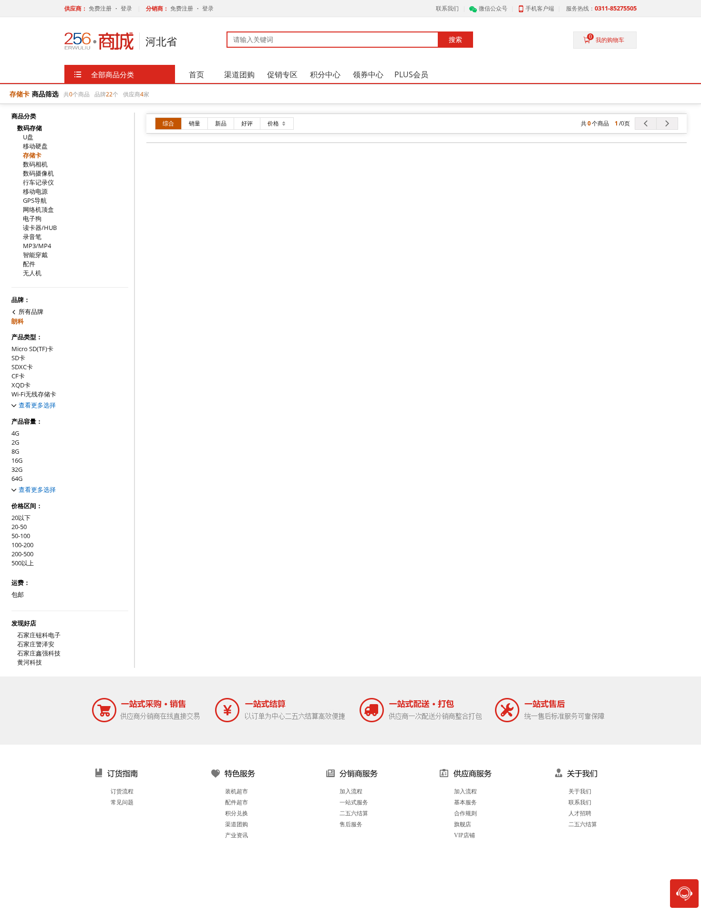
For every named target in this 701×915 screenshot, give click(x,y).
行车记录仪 (38, 182)
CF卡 (18, 376)
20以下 (21, 517)
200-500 (22, 554)
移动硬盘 (35, 146)
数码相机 (35, 164)
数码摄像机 (38, 173)
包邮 (17, 594)
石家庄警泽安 (35, 644)
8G (15, 451)
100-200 (22, 545)
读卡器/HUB (40, 227)
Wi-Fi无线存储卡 (33, 394)
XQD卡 (21, 385)
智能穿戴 (35, 255)
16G (16, 460)
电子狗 (32, 218)
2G (15, 442)
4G (15, 433)
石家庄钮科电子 (39, 635)
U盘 (28, 137)
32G (16, 469)
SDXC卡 (22, 367)
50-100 (20, 536)
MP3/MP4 (37, 246)
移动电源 (35, 191)
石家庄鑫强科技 (39, 653)
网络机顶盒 (38, 209)
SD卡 (18, 358)
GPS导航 (35, 200)
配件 (29, 264)
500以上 (22, 563)
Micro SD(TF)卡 (32, 349)
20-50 (19, 526)
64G (16, 478)
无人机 (32, 273)
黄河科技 (29, 662)
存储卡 (32, 155)
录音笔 (32, 236)
